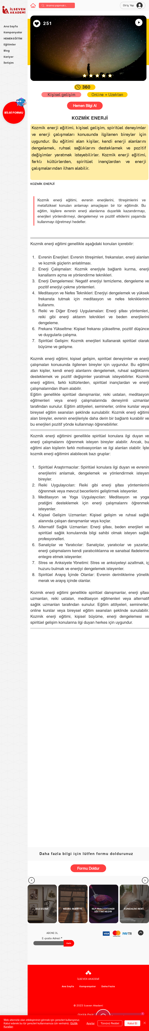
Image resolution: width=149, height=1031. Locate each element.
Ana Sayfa (11, 26)
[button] (14, 113)
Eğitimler (10, 44)
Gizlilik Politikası (88, 1014)
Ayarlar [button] (90, 1023)
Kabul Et (132, 1023)
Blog (7, 50)
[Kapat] (144, 1023)
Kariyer (8, 57)
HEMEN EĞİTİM (13, 38)
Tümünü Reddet (110, 1023)
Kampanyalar (13, 32)
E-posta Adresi (51, 938)
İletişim (9, 63)
